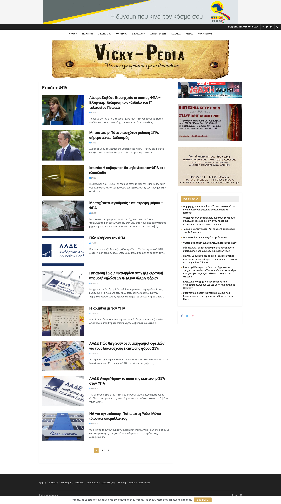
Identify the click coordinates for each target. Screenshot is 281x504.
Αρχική (73, 33)
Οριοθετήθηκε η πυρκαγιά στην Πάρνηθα (205, 237)
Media (189, 33)
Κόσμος (176, 33)
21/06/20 (94, 313)
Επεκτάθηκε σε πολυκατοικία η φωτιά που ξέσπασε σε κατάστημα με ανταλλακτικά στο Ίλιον (208, 296)
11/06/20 (94, 353)
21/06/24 (94, 178)
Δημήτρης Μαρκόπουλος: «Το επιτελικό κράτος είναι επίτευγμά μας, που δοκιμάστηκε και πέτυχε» (209, 209)
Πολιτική (87, 33)
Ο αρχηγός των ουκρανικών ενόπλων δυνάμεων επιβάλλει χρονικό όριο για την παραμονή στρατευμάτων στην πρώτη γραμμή (209, 220)
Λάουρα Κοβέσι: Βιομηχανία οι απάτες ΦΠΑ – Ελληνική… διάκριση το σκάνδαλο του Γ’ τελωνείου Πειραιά (125, 103)
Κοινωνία (121, 33)
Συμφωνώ (202, 500)
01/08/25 (94, 113)
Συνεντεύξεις (158, 33)
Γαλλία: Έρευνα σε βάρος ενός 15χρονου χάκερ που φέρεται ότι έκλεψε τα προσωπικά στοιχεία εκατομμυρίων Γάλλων (210, 259)
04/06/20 (94, 424)
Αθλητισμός (205, 33)
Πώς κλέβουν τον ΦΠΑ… (108, 238)
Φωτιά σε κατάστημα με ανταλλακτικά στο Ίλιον (209, 243)
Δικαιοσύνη (138, 33)
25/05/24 (94, 213)
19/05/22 (94, 243)
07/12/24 (94, 143)
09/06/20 (94, 389)
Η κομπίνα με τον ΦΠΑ (107, 308)
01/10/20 (94, 283)
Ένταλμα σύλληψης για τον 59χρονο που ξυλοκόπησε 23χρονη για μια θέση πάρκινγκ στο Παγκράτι (209, 284)
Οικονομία (104, 33)
